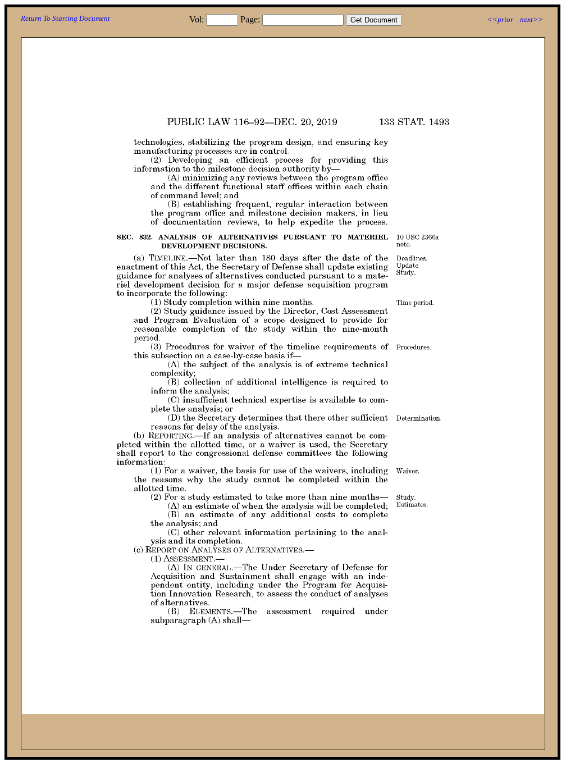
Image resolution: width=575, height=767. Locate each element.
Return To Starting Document (65, 18)
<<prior (500, 19)
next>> (531, 19)
